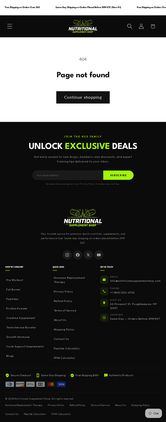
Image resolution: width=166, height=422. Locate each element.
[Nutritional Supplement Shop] (83, 217)
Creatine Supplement (20, 317)
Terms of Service (65, 310)
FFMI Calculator (64, 357)
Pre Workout (14, 280)
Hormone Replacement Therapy (69, 280)
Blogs (10, 355)
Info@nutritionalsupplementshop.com (135, 280)
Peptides (12, 299)
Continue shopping (83, 97)
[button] (9, 26)
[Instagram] (67, 254)
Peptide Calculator (67, 348)
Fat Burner (13, 289)
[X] (88, 254)
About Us (60, 319)
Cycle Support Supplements (25, 346)
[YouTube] (98, 254)
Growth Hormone (18, 336)
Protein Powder (17, 308)
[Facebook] (77, 254)
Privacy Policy (63, 291)
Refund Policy (63, 301)
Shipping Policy (64, 329)
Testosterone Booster (21, 327)
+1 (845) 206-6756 (122, 292)
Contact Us (61, 338)
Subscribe (118, 175)
